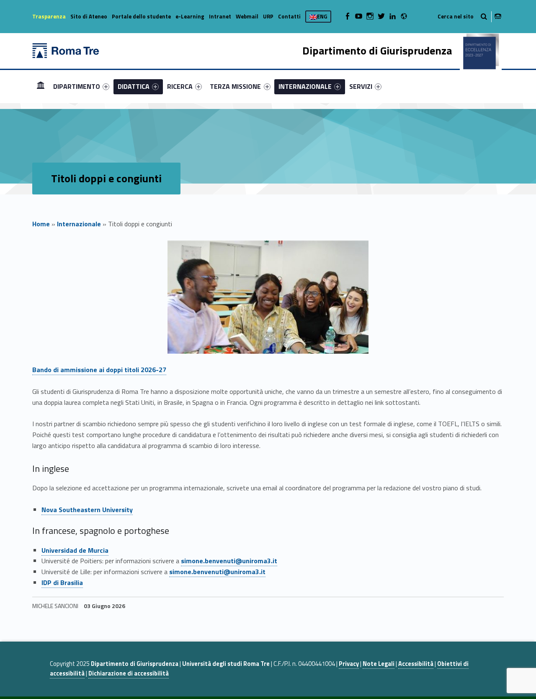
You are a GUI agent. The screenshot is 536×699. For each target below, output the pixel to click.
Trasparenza (49, 16)
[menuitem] (40, 86)
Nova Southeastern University (87, 510)
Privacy (349, 663)
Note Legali (378, 663)
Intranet (220, 16)
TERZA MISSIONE (235, 86)
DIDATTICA (133, 86)
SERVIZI (360, 86)
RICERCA (180, 86)
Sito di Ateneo (88, 16)
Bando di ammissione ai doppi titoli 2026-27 (99, 370)
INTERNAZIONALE (305, 86)
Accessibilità (415, 663)
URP (268, 16)
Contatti (289, 16)
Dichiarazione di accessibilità (128, 673)
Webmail (247, 16)
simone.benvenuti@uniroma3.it (229, 561)
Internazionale (79, 224)
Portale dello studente (141, 16)
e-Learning (189, 16)
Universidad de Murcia (74, 550)
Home (40, 86)
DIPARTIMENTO (76, 86)
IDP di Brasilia (62, 582)
